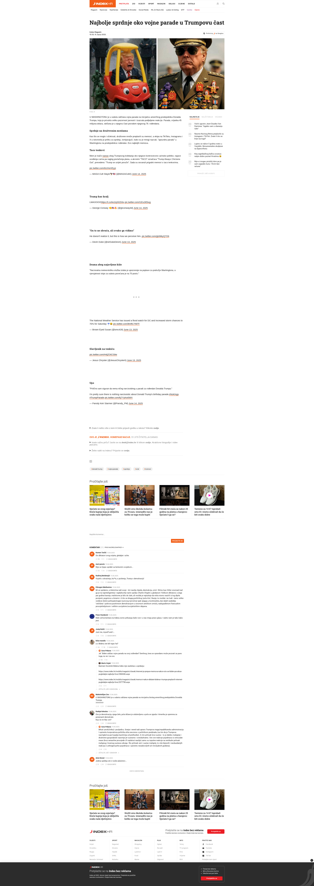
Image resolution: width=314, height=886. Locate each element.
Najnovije (103, 10)
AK (92, 759)
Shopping (138, 844)
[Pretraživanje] (222, 3)
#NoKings (174, 394)
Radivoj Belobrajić (103, 576)
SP (92, 565)
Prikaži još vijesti (206, 173)
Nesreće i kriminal (96, 859)
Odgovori (160, 859)
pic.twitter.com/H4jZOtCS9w (103, 354)
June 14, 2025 (139, 174)
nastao (105, 156)
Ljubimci (138, 852)
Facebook (209, 844)
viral (137, 469)
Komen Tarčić (101, 553)
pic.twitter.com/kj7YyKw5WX (119, 397)
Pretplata (124, 4)
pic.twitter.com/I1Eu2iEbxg (138, 202)
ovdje (148, 442)
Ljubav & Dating (172, 10)
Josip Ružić (100, 629)
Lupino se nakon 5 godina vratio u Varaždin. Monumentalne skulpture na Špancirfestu (208, 146)
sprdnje (126, 469)
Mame (137, 859)
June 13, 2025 (129, 242)
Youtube (209, 848)
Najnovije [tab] (195, 117)
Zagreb (92, 856)
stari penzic (100, 564)
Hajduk (114, 852)
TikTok (208, 856)
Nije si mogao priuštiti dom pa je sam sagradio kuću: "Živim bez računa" (207, 163)
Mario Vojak (106, 663)
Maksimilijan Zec (102, 694)
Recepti (160, 848)
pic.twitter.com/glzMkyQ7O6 (155, 236)
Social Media (144, 10)
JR (92, 630)
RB (92, 577)
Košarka (115, 859)
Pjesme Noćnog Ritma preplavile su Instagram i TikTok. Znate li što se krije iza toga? (209, 136)
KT (92, 554)
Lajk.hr (159, 852)
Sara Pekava (106, 651)
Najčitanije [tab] (207, 117)
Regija (92, 852)
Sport (151, 4)
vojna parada (112, 469)
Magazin (94, 10)
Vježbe (189, 10)
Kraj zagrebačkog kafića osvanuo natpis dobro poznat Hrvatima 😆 (208, 155)
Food (136, 856)
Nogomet (115, 844)
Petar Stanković (102, 615)
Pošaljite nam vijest (209, 859)
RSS (181, 859)
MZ (92, 696)
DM (92, 588)
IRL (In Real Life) (157, 10)
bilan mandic (101, 641)
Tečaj (182, 844)
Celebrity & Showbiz (128, 10)
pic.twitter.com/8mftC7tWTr (126, 324)
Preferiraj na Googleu (214, 33)
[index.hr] (103, 3)
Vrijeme (182, 856)
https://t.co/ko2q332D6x (112, 202)
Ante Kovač (100, 758)
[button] (93, 495)
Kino (181, 852)
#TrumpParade (97, 397)
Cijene (181, 4)
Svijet (92, 844)
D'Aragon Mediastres (104, 587)
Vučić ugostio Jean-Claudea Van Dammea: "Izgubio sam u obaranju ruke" (208, 126)
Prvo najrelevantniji (113, 547)
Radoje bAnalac (102, 711)
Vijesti (141, 4)
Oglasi (172, 4)
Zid (133, 4)
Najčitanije (114, 10)
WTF (182, 10)
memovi (147, 469)
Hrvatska (93, 848)
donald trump (96, 469)
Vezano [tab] (218, 117)
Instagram (209, 852)
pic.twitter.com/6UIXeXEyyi (103, 168)
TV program (184, 848)
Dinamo (115, 848)
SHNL (114, 856)
